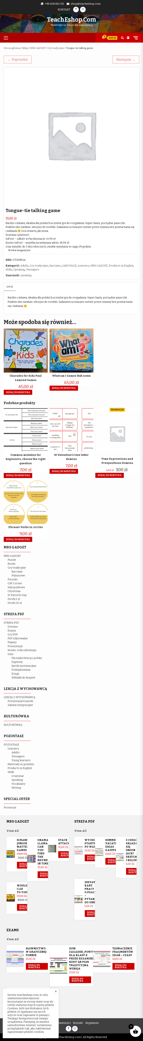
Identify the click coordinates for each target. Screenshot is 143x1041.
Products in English (121, 265)
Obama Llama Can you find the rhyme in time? (43, 851)
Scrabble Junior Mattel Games (24, 845)
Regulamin (92, 1023)
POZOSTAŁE (11, 744)
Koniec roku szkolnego (22, 650)
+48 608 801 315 (54, 3)
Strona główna (12, 48)
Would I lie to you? (22, 889)
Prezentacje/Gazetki (20, 701)
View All (13, 831)
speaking (25, 275)
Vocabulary (18, 783)
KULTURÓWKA (13, 724)
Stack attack (64, 841)
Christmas (14, 591)
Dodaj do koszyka (25, 865)
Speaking (19, 269)
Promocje (10, 807)
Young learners (21, 760)
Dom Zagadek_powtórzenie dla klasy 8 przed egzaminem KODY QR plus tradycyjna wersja (87, 958)
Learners (83, 265)
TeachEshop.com (71, 19)
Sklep (25, 48)
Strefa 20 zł (15, 603)
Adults (24, 265)
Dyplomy (17, 662)
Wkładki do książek (23, 677)
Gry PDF (13, 634)
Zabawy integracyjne (20, 705)
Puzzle (12, 559)
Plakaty (12, 642)
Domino (13, 626)
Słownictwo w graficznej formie (36, 952)
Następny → (125, 59)
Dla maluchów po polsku (27, 658)
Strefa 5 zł (14, 599)
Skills (9, 269)
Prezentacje (15, 646)
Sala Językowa (16, 587)
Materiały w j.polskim (21, 764)
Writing (16, 787)
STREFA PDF (11, 622)
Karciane (54, 265)
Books (11, 563)
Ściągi (15, 673)
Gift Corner (15, 583)
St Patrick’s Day (17, 595)
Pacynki (12, 579)
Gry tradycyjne (55, 48)
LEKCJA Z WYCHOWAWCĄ (19, 697)
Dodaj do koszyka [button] (18, 392)
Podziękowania (21, 669)
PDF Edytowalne (18, 638)
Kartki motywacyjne (24, 665)
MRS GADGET (38, 48)
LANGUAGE (69, 265)
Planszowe (18, 575)
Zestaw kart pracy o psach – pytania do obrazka (94, 892)
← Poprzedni (18, 59)
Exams (12, 630)
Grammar (18, 776)
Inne (10, 654)
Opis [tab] (9, 286)
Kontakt (64, 9)
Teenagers (32, 269)
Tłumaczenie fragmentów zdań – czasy (122, 952)
